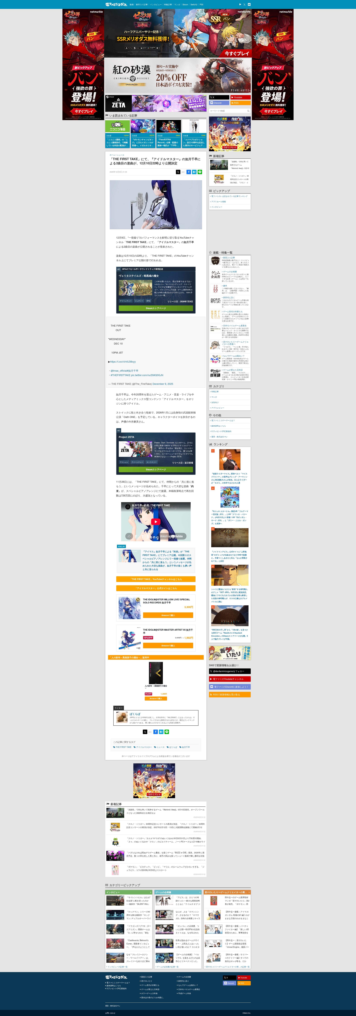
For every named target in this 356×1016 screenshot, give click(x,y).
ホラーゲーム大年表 (149, 993)
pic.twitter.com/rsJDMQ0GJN (147, 375)
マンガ (177, 4)
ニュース (120, 155)
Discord (217, 102)
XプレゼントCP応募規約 (221, 431)
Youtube (238, 97)
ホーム (112, 155)
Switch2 (194, 4)
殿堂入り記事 (142, 4)
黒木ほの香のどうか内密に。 (153, 997)
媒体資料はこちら (218, 425)
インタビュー (156, 4)
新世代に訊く (183, 981)
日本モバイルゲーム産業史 (189, 989)
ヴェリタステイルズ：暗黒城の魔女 (139, 275)
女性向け (215, 402)
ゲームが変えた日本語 (150, 989)
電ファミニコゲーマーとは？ (223, 420)
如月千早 (186, 747)
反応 (183, 172)
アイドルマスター (144, 747)
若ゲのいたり (146, 981)
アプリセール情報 (218, 201)
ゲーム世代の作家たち (150, 985)
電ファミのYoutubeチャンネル (228, 679)
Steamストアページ (156, 308)
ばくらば (135, 714)
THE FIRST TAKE (123, 747)
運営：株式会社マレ (219, 436)
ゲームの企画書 (184, 976)
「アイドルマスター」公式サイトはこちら (156, 588)
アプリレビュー (217, 407)
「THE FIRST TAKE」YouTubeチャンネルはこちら (156, 579)
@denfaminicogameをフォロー (228, 671)
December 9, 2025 (163, 384)
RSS (236, 102)
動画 (132, 4)
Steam (185, 4)
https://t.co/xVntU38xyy (123, 361)
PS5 (201, 4)
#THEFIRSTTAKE (120, 375)
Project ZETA (126, 437)
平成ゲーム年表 (184, 993)
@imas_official (119, 370)
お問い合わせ (110, 1013)
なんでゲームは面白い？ (188, 985)
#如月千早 (132, 370)
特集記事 (168, 4)
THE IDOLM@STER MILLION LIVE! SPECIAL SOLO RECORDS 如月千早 (166, 601)
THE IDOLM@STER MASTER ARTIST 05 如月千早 (168, 631)
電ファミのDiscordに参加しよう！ (231, 686)
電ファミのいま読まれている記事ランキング (229, 196)
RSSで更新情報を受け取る (226, 694)
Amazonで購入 (168, 615)
